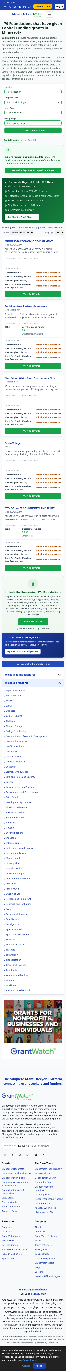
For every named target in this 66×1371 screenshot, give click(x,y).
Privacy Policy (42, 1249)
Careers (39, 1271)
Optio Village (13, 443)
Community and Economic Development (26, 736)
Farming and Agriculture (18, 802)
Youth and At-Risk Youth (18, 990)
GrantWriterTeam (11, 1236)
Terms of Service (43, 1244)
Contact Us (40, 1231)
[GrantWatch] (27, 14)
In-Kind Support (14, 832)
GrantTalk (7, 1231)
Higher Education (15, 817)
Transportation (13, 959)
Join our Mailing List (12, 1253)
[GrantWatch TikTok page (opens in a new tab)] (43, 1155)
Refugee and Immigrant (18, 898)
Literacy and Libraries (17, 853)
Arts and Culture (14, 695)
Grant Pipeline (42, 1194)
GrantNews (7, 1227)
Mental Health (13, 858)
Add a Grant (8, 1240)
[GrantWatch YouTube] (19, 6)
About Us (39, 1227)
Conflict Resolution (15, 746)
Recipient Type (11, 97)
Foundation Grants (11, 1206)
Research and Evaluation (18, 903)
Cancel (26, 1365)
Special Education (15, 929)
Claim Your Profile (44, 1212)
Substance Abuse (15, 944)
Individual (11, 837)
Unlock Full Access (33, 621)
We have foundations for (20, 674)
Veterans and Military (17, 975)
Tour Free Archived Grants (15, 1249)
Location (8, 87)
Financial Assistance (16, 807)
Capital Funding (14, 715)
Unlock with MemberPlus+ (48, 272)
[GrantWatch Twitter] (10, 6)
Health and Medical (16, 812)
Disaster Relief (13, 756)
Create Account (43, 6)
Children (10, 720)
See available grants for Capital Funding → (33, 170)
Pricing (38, 1240)
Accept (39, 1365)
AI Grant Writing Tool (45, 1207)
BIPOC (9, 705)
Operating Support (15, 873)
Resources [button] (8, 1221)
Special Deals (9, 1258)
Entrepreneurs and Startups (20, 787)
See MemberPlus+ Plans (20, 216)
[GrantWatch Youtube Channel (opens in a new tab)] (28, 1155)
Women (10, 980)
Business (10, 710)
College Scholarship (16, 731)
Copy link (32, 140)
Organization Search (45, 1177)
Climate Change (14, 726)
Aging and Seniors (15, 690)
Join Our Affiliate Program (48, 1276)
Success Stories (10, 1244)
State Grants (8, 1197)
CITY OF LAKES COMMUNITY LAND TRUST (29, 508)
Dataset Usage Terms (46, 1258)
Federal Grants (9, 1202)
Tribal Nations (13, 970)
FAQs (37, 1267)
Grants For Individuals (13, 1177)
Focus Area (9, 108)
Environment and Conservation (22, 792)
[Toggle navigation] (49, 14)
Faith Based (12, 797)
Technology (12, 954)
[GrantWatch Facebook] (5, 6)
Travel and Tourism (16, 964)
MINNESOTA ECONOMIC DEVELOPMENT (29, 241)
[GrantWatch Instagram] (24, 6)
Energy (9, 781)
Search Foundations (34, 130)
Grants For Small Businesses (16, 1173)
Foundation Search (44, 1182)
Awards (10, 700)
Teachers (10, 949)
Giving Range (10, 118)
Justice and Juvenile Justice (19, 848)
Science (10, 909)
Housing (10, 827)
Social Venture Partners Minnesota (26, 306)
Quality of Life (13, 893)
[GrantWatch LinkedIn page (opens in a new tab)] (20, 1155)
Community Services (16, 741)
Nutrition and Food (15, 868)
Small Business (13, 919)
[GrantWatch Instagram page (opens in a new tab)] (35, 1155)
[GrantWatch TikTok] (29, 6)
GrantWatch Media (44, 1262)
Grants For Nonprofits (13, 1168)
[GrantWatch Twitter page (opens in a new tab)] (13, 1155)
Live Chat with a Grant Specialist (35, 663)
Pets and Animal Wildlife (18, 878)
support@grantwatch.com (33, 1289)
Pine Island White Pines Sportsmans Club (30, 378)
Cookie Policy (29, 1360)
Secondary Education (17, 914)
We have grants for (16, 682)
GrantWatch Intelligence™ (48, 1168)
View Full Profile (32, 293)
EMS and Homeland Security (20, 776)
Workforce (11, 985)
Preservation (12, 888)
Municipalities (13, 863)
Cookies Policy (42, 1253)
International (12, 842)
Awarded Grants (10, 1211)
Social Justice (12, 924)
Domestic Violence (15, 761)
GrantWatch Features (46, 1236)
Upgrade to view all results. (48, 227)
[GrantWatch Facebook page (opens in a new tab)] (5, 1155)
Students (10, 939)
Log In (59, 6)
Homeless (11, 822)
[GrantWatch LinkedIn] (15, 6)
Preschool (11, 883)
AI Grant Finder (43, 1173)
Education (11, 766)
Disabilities (11, 751)
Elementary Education (17, 771)
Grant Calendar (43, 1203)
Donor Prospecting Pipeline (49, 1198)
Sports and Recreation (17, 934)
